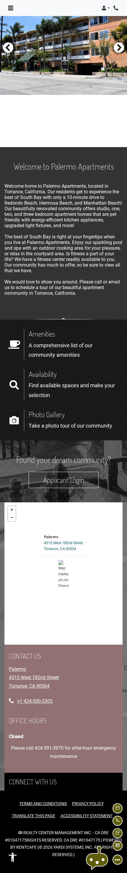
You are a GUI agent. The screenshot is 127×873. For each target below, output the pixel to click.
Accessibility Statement (87, 815)
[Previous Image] (8, 47)
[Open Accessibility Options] (12, 859)
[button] (105, 8)
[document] (63, 573)
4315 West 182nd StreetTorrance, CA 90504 (63, 545)
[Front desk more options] (118, 860)
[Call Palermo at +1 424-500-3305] (116, 8)
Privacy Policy (88, 803)
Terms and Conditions (43, 803)
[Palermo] (63, 573)
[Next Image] (119, 47)
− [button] (12, 517)
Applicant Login (71, 480)
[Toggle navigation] (11, 8)
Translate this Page (33, 815)
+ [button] (12, 510)
